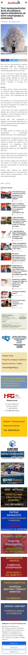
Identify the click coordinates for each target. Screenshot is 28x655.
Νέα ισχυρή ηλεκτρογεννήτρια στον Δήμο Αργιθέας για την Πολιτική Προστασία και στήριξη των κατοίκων (19, 257)
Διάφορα (3, 231)
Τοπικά (3, 192)
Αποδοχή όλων (14, 643)
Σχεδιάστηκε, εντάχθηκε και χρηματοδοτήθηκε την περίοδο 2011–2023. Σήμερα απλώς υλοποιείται (19, 283)
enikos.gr (8, 183)
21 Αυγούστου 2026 (17, 201)
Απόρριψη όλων (14, 651)
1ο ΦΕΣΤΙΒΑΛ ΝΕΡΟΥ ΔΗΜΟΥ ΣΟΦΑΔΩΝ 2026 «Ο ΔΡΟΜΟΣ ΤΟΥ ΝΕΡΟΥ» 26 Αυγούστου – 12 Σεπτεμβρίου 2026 (19, 235)
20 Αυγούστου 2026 (17, 263)
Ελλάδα (3, 243)
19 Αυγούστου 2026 (17, 307)
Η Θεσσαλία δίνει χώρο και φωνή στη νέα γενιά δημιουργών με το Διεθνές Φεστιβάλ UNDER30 (18, 195)
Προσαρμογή (14, 647)
